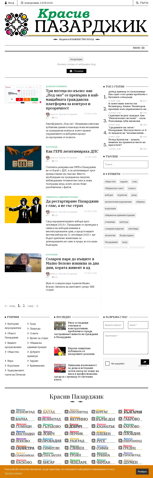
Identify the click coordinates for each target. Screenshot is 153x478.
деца (134, 195)
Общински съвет (114, 188)
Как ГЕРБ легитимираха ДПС (72, 151)
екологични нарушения (118, 201)
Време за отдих (39, 338)
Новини (78, 71)
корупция (110, 208)
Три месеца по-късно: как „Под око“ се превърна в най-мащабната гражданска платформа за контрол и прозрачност (72, 99)
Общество (13, 351)
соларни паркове (114, 228)
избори (109, 195)
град (124, 242)
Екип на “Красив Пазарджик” (64, 114)
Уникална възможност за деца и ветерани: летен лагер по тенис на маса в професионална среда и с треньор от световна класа (76, 372)
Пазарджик (111, 242)
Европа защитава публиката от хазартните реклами (81, 351)
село (134, 181)
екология (110, 235)
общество (110, 181)
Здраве (34, 360)
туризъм (122, 195)
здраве (124, 181)
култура (124, 221)
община (140, 201)
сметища (133, 228)
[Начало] (71, 71)
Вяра (10, 360)
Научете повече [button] (13, 473)
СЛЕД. (30, 306)
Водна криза (127, 235)
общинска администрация (120, 215)
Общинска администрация (62, 197)
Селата (34, 333)
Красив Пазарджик (76, 396)
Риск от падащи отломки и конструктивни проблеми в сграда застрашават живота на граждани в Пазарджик (76, 330)
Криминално (37, 365)
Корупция (52, 147)
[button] (138, 47)
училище (110, 221)
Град (33, 323)
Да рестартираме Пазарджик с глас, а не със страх (72, 203)
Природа (35, 328)
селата (132, 188)
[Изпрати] (145, 362)
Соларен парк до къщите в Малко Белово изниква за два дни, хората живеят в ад (72, 263)
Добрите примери (56, 86)
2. (24, 305)
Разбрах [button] (142, 471)
